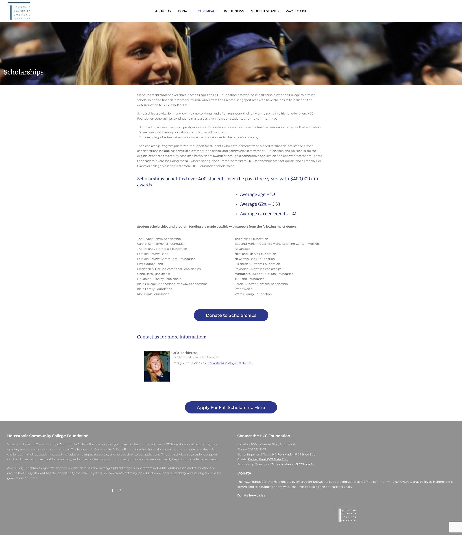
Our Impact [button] (207, 11)
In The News (234, 11)
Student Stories (265, 11)
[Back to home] (19, 11)
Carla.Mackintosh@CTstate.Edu (230, 363)
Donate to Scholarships (231, 315)
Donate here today (251, 495)
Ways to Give (296, 11)
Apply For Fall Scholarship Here (231, 407)
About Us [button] (163, 11)
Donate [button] (184, 11)
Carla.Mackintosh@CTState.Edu (293, 464)
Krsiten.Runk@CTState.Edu (268, 459)
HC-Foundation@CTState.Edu (293, 454)
